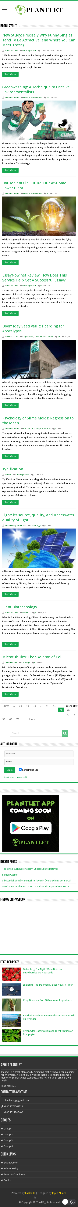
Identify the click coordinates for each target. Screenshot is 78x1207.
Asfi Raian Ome (11, 50)
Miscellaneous (35, 97)
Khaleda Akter (11, 662)
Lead (25, 97)
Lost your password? (15, 777)
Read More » (10, 74)
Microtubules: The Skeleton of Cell (32, 657)
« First (5, 706)
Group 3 (8, 1140)
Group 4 (8, 1146)
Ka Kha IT (30, 1193)
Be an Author (10, 1162)
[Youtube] (43, 1197)
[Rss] (34, 1197)
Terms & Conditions (14, 1174)
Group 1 (8, 1128)
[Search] (65, 733)
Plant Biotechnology (19, 607)
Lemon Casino (10, 874)
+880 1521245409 (13, 1112)
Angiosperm (28, 336)
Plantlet (8, 474)
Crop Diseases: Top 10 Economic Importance (47, 1000)
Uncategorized (29, 50)
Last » (32, 719)
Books (7, 1180)
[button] (69, 1202)
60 (10, 719)
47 (68, 714)
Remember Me (30, 769)
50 (3, 719)
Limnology (36, 525)
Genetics (26, 612)
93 (59, 336)
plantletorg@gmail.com (17, 1100)
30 (27, 706)
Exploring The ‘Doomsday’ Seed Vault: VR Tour (48, 984)
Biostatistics (29, 428)
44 (54, 706)
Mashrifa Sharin (11, 336)
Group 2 (8, 1134)
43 (47, 706)
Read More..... (8, 1085)
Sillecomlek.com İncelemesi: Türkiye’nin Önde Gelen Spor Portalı (36, 880)
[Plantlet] (39, 8)
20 (20, 706)
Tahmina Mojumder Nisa (16, 525)
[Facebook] (39, 1197)
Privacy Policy (10, 1168)
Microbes (46, 428)
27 (48, 97)
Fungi (38, 428)
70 (17, 719)
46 (68, 710)
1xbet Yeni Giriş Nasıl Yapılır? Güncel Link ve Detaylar (30, 868)
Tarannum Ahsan (12, 97)
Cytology (25, 662)
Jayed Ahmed (59, 1193)
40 (34, 706)
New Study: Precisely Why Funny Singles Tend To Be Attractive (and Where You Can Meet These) (38, 40)
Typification (12, 469)
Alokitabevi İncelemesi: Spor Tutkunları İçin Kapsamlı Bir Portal (35, 886)
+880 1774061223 (13, 1106)
